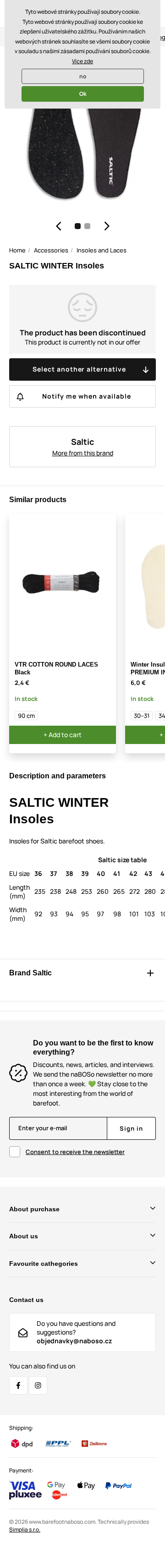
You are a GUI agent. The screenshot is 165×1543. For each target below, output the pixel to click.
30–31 (141, 715)
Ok (82, 94)
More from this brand (82, 453)
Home (17, 250)
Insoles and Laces (101, 250)
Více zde (82, 61)
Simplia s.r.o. (24, 1529)
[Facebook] (18, 1385)
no (82, 76)
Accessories (51, 250)
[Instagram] (38, 1385)
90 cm (26, 715)
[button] (58, 225)
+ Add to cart (63, 734)
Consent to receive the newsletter (75, 1152)
